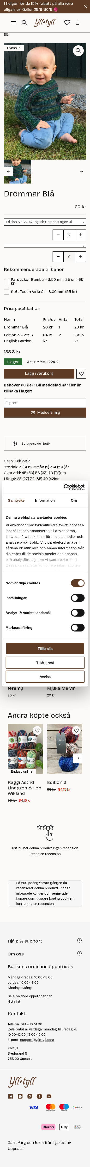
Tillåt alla (45, 649)
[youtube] (49, 1096)
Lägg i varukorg (39, 373)
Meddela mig (48, 412)
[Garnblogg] (20, 1096)
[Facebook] (10, 1096)
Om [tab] (74, 500)
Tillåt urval (45, 663)
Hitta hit (14, 1002)
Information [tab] (45, 500)
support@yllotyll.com (37, 1040)
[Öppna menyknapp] (14, 23)
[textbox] (45, 246)
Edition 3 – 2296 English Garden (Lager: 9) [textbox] (39, 222)
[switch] (77, 598)
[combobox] (45, 222)
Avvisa (45, 677)
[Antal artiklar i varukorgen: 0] (77, 23)
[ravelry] (39, 1096)
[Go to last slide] (8, 171)
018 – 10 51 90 (31, 1024)
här (49, 996)
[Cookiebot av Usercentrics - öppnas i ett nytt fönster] (64, 487)
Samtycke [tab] (16, 500)
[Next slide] (81, 171)
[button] (17, 172)
